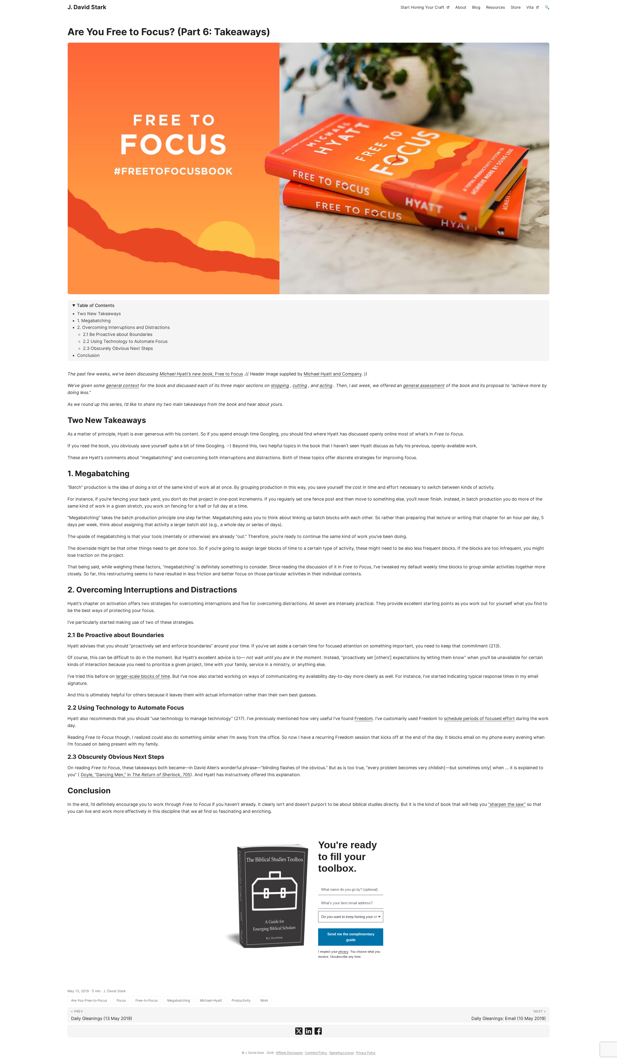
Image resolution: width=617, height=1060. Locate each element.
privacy (343, 951)
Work (264, 1000)
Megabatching (178, 1000)
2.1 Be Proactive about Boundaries (117, 334)
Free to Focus (201, 373)
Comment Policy (316, 1052)
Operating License (341, 1052)
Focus (121, 1000)
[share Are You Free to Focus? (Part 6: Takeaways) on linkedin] (308, 1031)
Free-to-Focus (146, 1000)
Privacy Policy (366, 1052)
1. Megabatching (94, 320)
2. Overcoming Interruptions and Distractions (123, 327)
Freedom (364, 718)
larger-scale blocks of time (143, 676)
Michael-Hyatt (211, 1000)
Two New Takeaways (99, 313)
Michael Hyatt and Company (333, 373)
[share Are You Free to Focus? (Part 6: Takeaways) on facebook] (318, 1031)
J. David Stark (86, 7)
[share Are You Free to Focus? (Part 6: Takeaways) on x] (298, 1031)
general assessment (424, 385)
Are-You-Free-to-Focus (89, 1000)
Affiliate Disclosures (289, 1052)
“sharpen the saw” (507, 804)
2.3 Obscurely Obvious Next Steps (118, 348)
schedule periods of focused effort (479, 718)
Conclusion (88, 355)
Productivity (241, 1000)
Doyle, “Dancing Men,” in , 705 (135, 774)
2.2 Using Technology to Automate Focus (125, 341)
